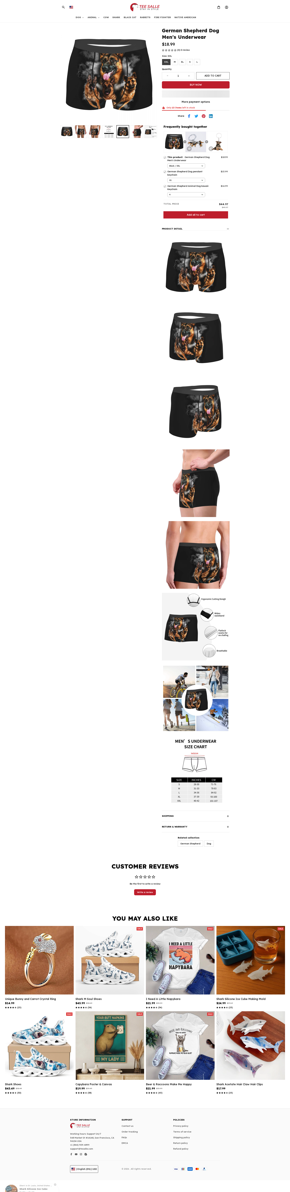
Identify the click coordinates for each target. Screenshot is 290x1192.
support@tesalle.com (81, 1148)
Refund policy (180, 1148)
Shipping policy (181, 1137)
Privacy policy (180, 1126)
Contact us (127, 1126)
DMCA (125, 1143)
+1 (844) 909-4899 (79, 1145)
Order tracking (130, 1131)
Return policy (180, 1143)
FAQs (124, 1137)
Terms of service (182, 1131)
